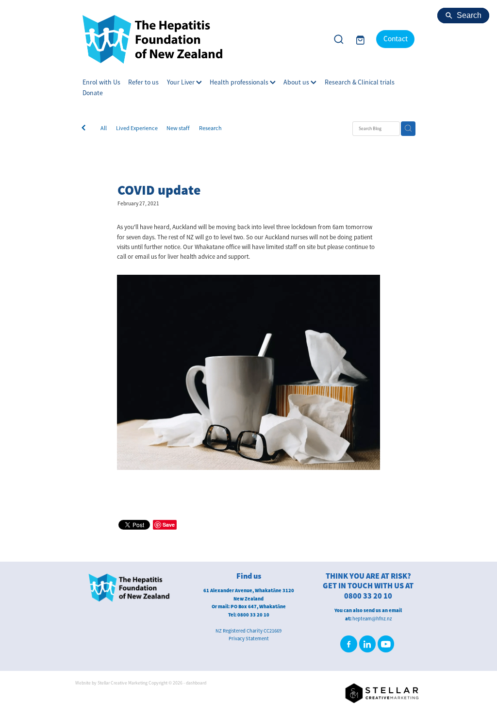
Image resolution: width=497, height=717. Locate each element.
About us (297, 82)
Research (210, 128)
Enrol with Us (101, 82)
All (103, 128)
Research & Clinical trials (360, 82)
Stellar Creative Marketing (123, 683)
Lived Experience (137, 128)
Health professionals (240, 82)
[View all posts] (83, 128)
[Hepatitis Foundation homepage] (201, 39)
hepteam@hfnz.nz (372, 619)
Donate (93, 93)
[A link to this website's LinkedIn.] (367, 643)
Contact (395, 39)
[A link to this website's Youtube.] (386, 643)
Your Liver (181, 82)
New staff (178, 128)
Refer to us (143, 82)
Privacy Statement (249, 638)
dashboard (196, 683)
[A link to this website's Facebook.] (348, 643)
